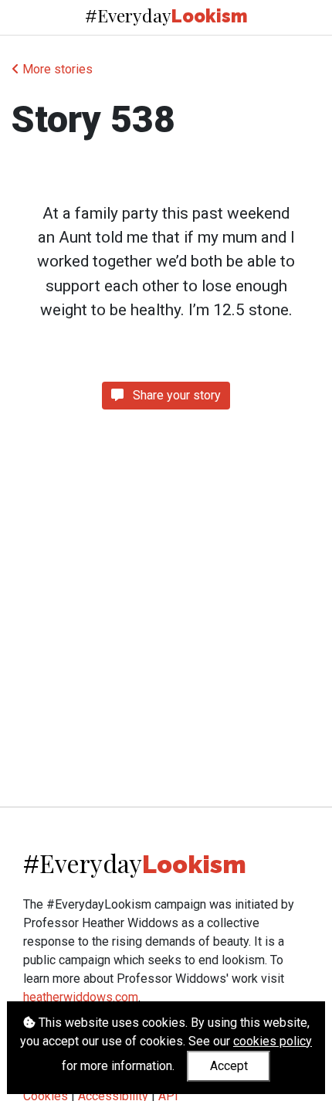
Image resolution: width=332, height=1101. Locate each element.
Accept (229, 1066)
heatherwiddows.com (80, 997)
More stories (56, 69)
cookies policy (272, 1041)
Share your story (175, 395)
